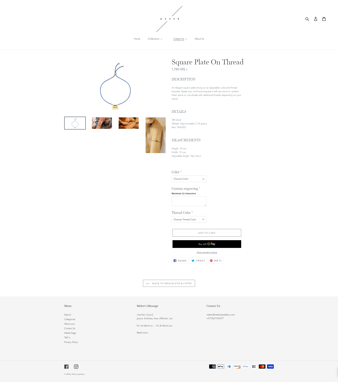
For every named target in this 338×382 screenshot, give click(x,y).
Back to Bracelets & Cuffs (172, 283)
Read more (142, 332)
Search (67, 314)
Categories (69, 319)
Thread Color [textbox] (182, 213)
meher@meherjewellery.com (220, 314)
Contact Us (69, 328)
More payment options (207, 252)
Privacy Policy (71, 342)
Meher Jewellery (78, 374)
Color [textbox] (176, 172)
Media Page (70, 333)
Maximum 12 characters (184, 193)
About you (69, 324)
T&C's (67, 337)
